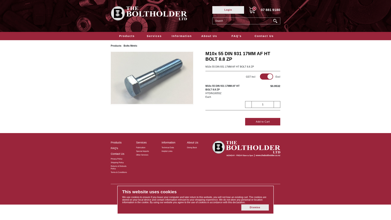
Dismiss (255, 207)
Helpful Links (167, 151)
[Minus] (248, 104)
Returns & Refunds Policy (118, 167)
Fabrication (140, 148)
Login (228, 10)
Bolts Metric (130, 45)
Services (154, 36)
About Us (209, 36)
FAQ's (237, 36)
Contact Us (264, 36)
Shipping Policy (117, 162)
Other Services (142, 155)
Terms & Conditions (119, 172)
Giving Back (192, 148)
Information (182, 36)
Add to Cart (263, 121)
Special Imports (142, 151)
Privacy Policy (116, 159)
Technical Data (168, 148)
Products (127, 36)
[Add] (277, 104)
